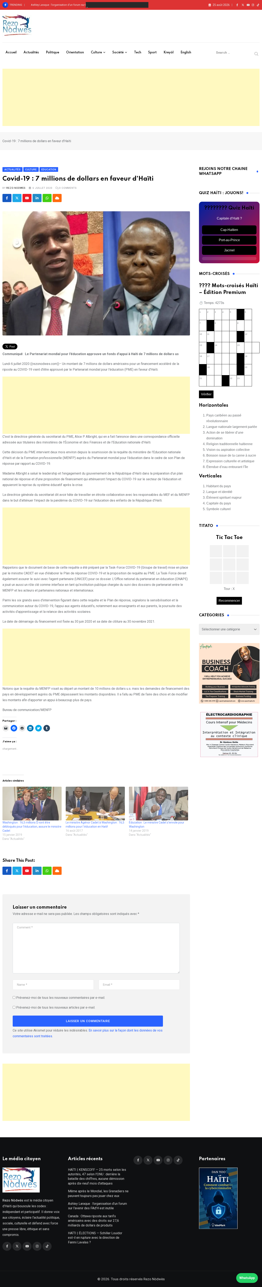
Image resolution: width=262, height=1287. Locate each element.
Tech (137, 52)
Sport (152, 52)
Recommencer (229, 600)
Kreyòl (169, 52)
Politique (52, 52)
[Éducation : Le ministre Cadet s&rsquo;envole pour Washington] (158, 803)
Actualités (31, 52)
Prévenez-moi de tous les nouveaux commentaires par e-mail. (60, 998)
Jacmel (229, 250)
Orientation (75, 52)
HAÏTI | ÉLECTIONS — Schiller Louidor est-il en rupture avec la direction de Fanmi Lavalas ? (95, 1237)
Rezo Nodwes (16, 188)
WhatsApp (247, 1278)
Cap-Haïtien (229, 230)
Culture (96, 52)
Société (118, 52)
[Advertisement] (131, 97)
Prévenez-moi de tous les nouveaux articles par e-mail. (55, 1007)
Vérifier (206, 394)
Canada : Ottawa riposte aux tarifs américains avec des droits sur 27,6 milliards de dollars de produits (93, 1220)
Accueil (11, 52)
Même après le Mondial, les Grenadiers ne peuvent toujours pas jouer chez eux (98, 1193)
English (186, 52)
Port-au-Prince (229, 240)
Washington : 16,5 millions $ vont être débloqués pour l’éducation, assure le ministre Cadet (31, 826)
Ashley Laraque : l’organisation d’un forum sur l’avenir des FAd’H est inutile (74, 4)
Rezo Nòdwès (154, 1279)
